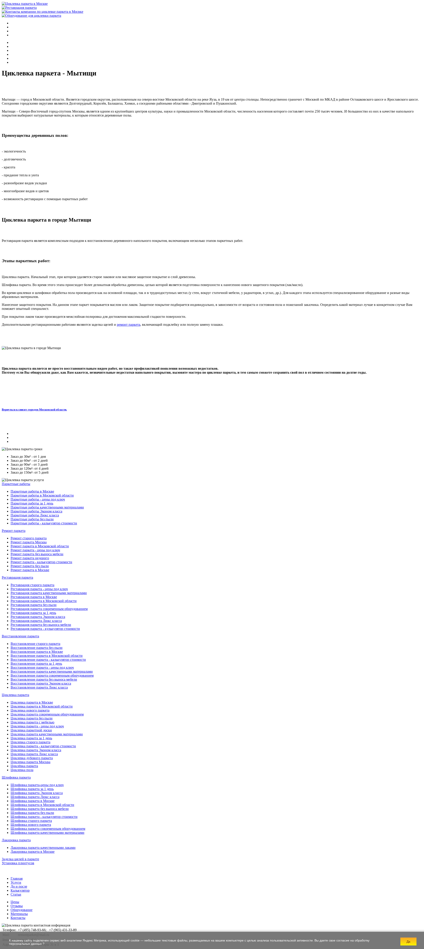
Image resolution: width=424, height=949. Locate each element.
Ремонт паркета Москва (29, 542)
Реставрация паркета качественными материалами (49, 593)
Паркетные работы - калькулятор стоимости (44, 523)
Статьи (16, 894)
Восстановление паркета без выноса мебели (44, 679)
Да (408, 941)
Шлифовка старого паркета (31, 821)
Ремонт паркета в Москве (30, 570)
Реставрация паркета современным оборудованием (49, 609)
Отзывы (17, 906)
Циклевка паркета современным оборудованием (47, 714)
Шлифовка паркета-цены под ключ (37, 785)
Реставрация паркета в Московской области (44, 601)
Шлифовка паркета (16, 777)
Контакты (18, 918)
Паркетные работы (16, 484)
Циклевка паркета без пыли (32, 718)
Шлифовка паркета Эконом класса (37, 793)
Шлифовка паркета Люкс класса (35, 797)
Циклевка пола (22, 770)
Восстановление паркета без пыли (36, 648)
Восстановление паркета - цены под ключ (42, 667)
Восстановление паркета (20, 636)
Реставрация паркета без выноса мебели (41, 625)
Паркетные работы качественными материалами (47, 507)
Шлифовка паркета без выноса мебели (40, 809)
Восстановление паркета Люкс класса (39, 687)
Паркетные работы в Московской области (42, 495)
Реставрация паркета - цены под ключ (39, 589)
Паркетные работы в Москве (32, 491)
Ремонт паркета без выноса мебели (37, 554)
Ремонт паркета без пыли (30, 566)
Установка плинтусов (18, 863)
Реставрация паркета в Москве (34, 597)
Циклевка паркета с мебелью (32, 722)
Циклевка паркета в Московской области (42, 706)
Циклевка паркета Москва (30, 762)
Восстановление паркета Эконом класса (41, 683)
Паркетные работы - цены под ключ (38, 499)
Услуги (16, 882)
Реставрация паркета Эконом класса (38, 617)
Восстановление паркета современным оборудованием (52, 675)
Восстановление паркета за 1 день (36, 663)
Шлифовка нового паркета (31, 825)
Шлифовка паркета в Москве (33, 801)
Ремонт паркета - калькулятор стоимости (41, 562)
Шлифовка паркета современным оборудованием (48, 828)
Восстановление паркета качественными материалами (52, 671)
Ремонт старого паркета (29, 538)
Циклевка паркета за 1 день (31, 738)
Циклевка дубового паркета (32, 758)
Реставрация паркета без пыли (34, 605)
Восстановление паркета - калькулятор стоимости (48, 659)
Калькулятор (20, 890)
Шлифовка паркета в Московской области (42, 805)
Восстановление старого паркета (35, 644)
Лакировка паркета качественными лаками (43, 847)
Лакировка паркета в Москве (33, 851)
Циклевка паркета (15, 695)
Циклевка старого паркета (30, 742)
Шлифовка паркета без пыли (32, 813)
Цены (15, 902)
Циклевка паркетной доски (31, 730)
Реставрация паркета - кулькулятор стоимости (45, 629)
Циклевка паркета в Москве (32, 702)
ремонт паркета (128, 324)
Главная (17, 878)
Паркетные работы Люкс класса (35, 515)
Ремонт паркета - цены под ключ (35, 550)
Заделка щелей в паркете (20, 859)
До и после (19, 886)
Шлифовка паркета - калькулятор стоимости (44, 817)
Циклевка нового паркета (30, 710)
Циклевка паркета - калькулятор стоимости (43, 746)
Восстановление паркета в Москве (37, 651)
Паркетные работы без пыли (32, 519)
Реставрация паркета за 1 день (33, 613)
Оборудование (21, 910)
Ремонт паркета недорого (30, 558)
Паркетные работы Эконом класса (36, 511)
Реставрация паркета (17, 577)
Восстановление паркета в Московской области (47, 655)
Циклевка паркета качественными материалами (47, 734)
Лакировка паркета (16, 840)
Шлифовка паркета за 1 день (32, 789)
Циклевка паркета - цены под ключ (37, 726)
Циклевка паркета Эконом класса (36, 750)
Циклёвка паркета (24, 766)
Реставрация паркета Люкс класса (36, 621)
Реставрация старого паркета (32, 585)
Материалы (19, 914)
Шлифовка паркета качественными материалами (47, 832)
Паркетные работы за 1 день (32, 503)
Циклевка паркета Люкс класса (34, 754)
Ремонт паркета (13, 531)
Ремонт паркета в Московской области (40, 546)
